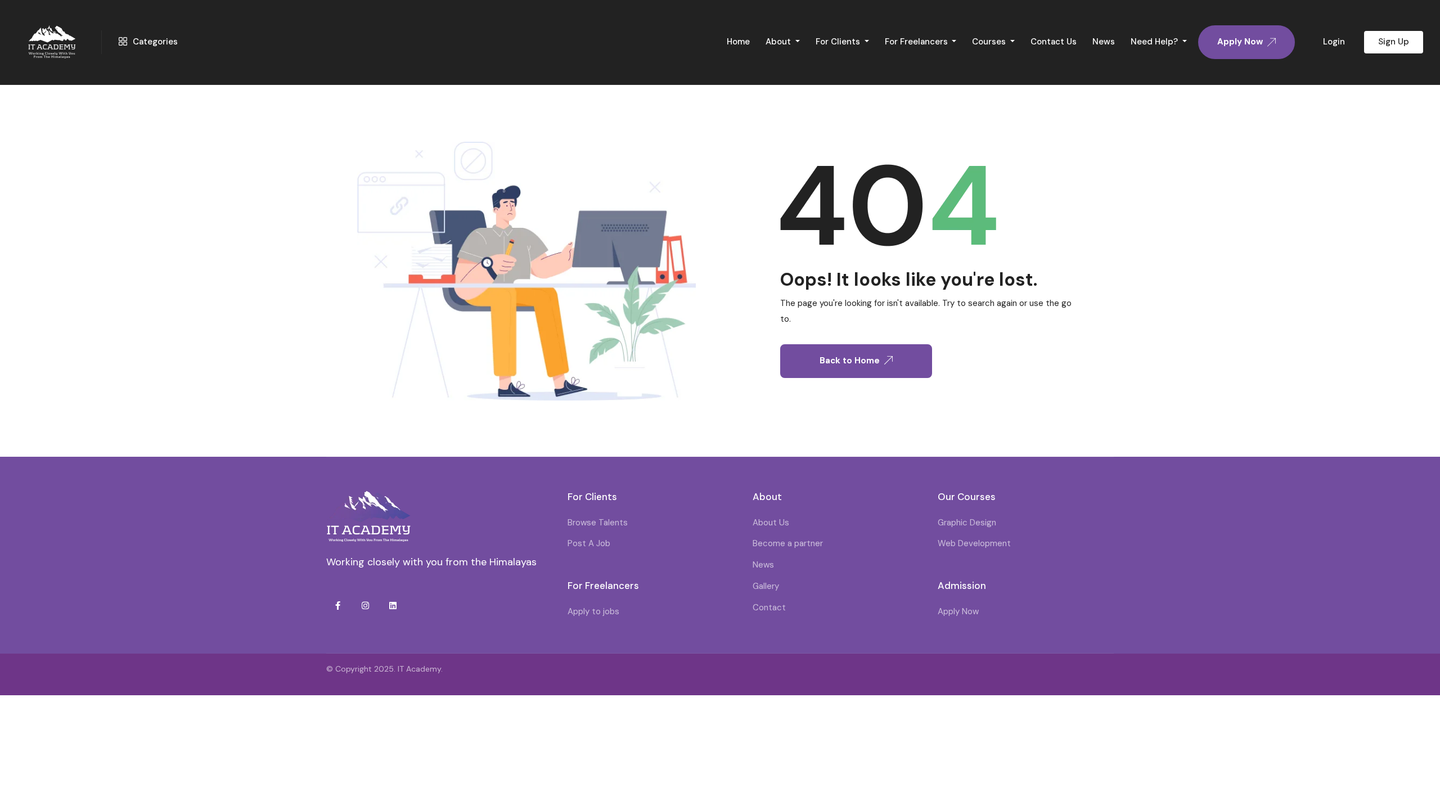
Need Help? (1155, 41)
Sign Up (1393, 41)
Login (1334, 41)
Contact (769, 607)
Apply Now (958, 611)
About (779, 41)
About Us (771, 522)
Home (738, 41)
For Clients (839, 41)
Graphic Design (967, 522)
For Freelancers (917, 41)
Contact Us (1053, 41)
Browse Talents (598, 522)
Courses (990, 41)
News (1103, 41)
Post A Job (589, 543)
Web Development (974, 543)
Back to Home (850, 360)
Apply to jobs (593, 611)
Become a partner (788, 543)
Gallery (766, 586)
